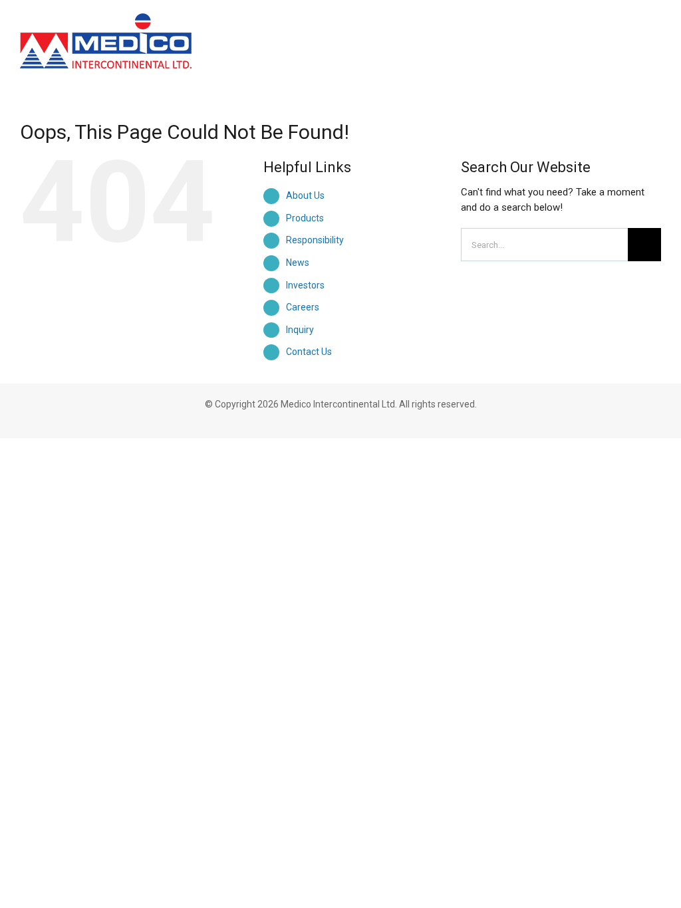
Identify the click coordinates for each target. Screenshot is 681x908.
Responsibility (315, 240)
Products (305, 218)
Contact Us (309, 351)
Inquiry (300, 329)
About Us (305, 195)
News (297, 262)
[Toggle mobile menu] (655, 28)
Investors (305, 285)
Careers (302, 307)
